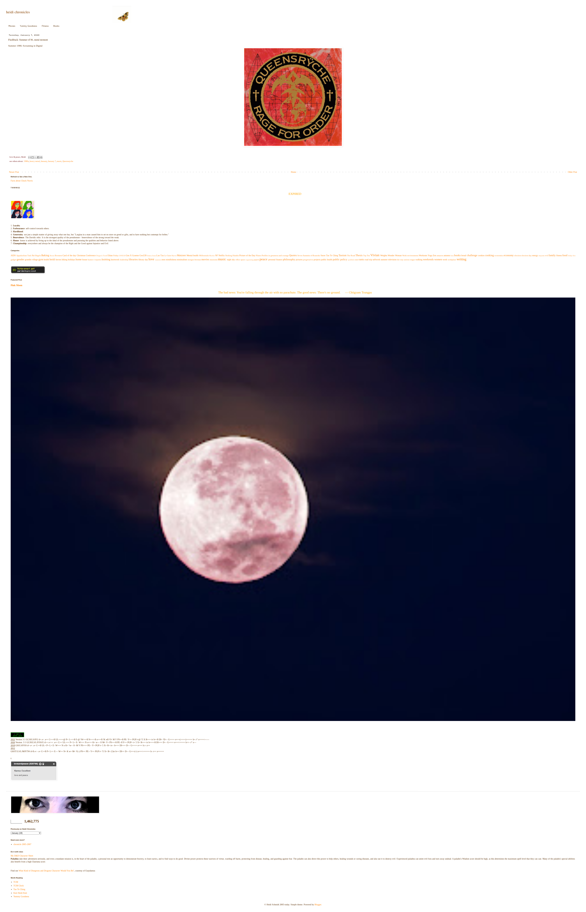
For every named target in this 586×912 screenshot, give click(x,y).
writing (461, 259)
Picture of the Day (247, 255)
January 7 (52, 161)
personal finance (275, 259)
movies (205, 259)
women (438, 259)
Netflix (222, 255)
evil (546, 256)
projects (317, 259)
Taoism (342, 255)
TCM (15, 882)
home (79, 259)
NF (216, 255)
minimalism (182, 259)
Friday (116, 256)
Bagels (38, 256)
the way (400, 260)
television (392, 259)
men (163, 259)
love (151, 259)
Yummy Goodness (28, 25)
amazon (440, 256)
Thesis (359, 255)
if (94, 260)
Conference (91, 255)
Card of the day (69, 255)
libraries (133, 259)
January (44, 161)
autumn (447, 255)
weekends (428, 259)
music (59, 161)
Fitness (45, 25)
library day (143, 259)
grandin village (31, 259)
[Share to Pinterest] (41, 157)
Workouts (423, 255)
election (517, 256)
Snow (323, 255)
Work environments (410, 256)
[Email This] (29, 157)
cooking (489, 255)
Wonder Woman (395, 255)
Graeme (135, 255)
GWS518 (122, 255)
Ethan (110, 255)
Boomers (58, 256)
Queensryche (68, 161)
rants (361, 259)
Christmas (81, 255)
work (445, 259)
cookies (481, 255)
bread (463, 255)
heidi (52, 259)
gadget (13, 260)
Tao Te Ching (332, 255)
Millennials (204, 256)
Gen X (129, 255)
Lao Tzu (160, 255)
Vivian (374, 255)
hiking (64, 259)
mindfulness (171, 259)
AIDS (13, 255)
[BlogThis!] (32, 157)
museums (213, 260)
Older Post (572, 172)
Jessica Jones (151, 255)
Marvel (174, 255)
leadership (124, 260)
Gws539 (142, 255)
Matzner (181, 255)
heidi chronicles (18, 11)
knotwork (115, 259)
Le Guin (167, 256)
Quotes (293, 255)
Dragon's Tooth (101, 255)
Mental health (192, 255)
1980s (26, 161)
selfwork (376, 259)
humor (90, 260)
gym (40, 259)
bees (452, 255)
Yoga (430, 255)
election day (526, 256)
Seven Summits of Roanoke (308, 256)
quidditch (351, 260)
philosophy (289, 259)
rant (356, 260)
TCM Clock (18, 886)
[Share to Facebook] (38, 157)
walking (419, 259)
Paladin (236, 256)
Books (56, 25)
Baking (45, 255)
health (46, 259)
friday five (571, 255)
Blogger (318, 904)
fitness (559, 255)
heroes (58, 259)
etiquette (541, 255)
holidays (71, 259)
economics (498, 256)
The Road (351, 256)
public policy (340, 259)
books (457, 255)
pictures (299, 259)
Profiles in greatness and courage (275, 256)
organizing (249, 260)
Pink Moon (16, 285)
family (552, 255)
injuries (98, 260)
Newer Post (14, 172)
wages (412, 260)
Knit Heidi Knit (20, 893)
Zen (434, 255)
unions (407, 260)
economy (509, 255)
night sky (231, 259)
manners (158, 260)
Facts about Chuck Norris (22, 181)
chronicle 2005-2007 (22, 844)
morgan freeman (194, 260)
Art (33, 255)
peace (263, 259)
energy (535, 255)
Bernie (52, 255)
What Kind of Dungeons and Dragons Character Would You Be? (46, 871)
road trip (368, 259)
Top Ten (366, 256)
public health (326, 259)
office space (240, 260)
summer (384, 259)
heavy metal (35, 161)
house (84, 259)
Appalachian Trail (23, 256)
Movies (11, 25)
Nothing (228, 256)
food (564, 255)
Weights (383, 255)
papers (256, 260)
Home (293, 172)
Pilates (258, 256)
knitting (106, 259)
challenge (472, 255)
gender (20, 259)
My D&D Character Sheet (22, 856)
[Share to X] (35, 157)
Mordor (212, 255)
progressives (308, 260)
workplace (452, 260)
